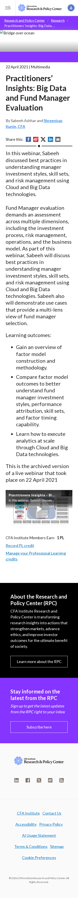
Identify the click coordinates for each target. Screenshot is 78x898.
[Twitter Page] (39, 780)
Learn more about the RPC (39, 661)
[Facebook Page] (28, 780)
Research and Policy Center (24, 20)
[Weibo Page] (50, 780)
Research (58, 20)
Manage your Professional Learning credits (36, 556)
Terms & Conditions (30, 846)
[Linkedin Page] (16, 780)
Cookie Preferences (39, 857)
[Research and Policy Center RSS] (61, 780)
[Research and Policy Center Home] (40, 8)
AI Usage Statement (39, 835)
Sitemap (57, 846)
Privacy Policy (51, 824)
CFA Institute (28, 813)
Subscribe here (39, 727)
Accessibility (26, 824)
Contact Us (51, 813)
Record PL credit (20, 545)
